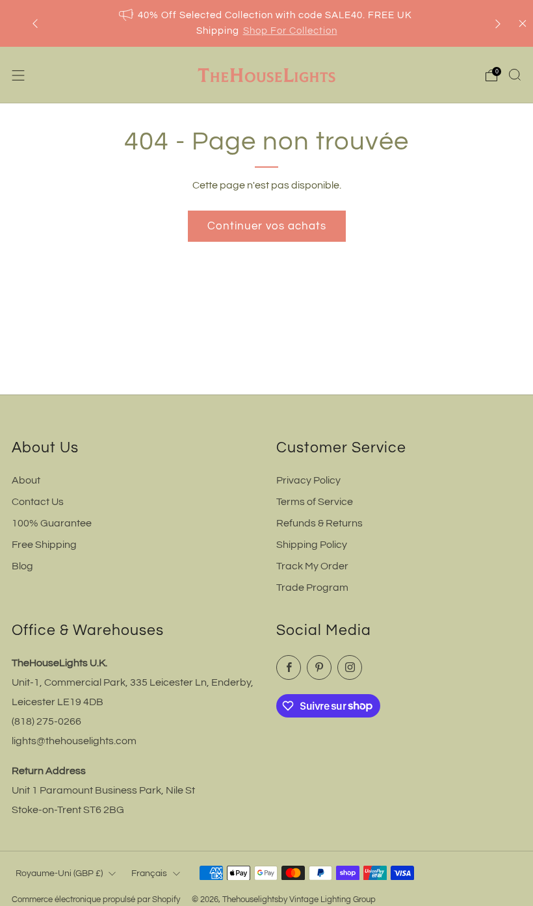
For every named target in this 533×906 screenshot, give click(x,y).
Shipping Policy (311, 544)
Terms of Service (314, 502)
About (26, 480)
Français (149, 873)
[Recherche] (514, 74)
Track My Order (312, 566)
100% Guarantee (52, 523)
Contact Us (38, 502)
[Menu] (18, 75)
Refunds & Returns (319, 523)
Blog (22, 566)
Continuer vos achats (266, 226)
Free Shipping (44, 544)
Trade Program (312, 587)
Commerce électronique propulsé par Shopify (96, 900)
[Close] (522, 23)
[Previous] (35, 23)
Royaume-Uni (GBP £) (59, 873)
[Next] (497, 23)
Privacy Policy (308, 480)
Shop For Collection (290, 31)
